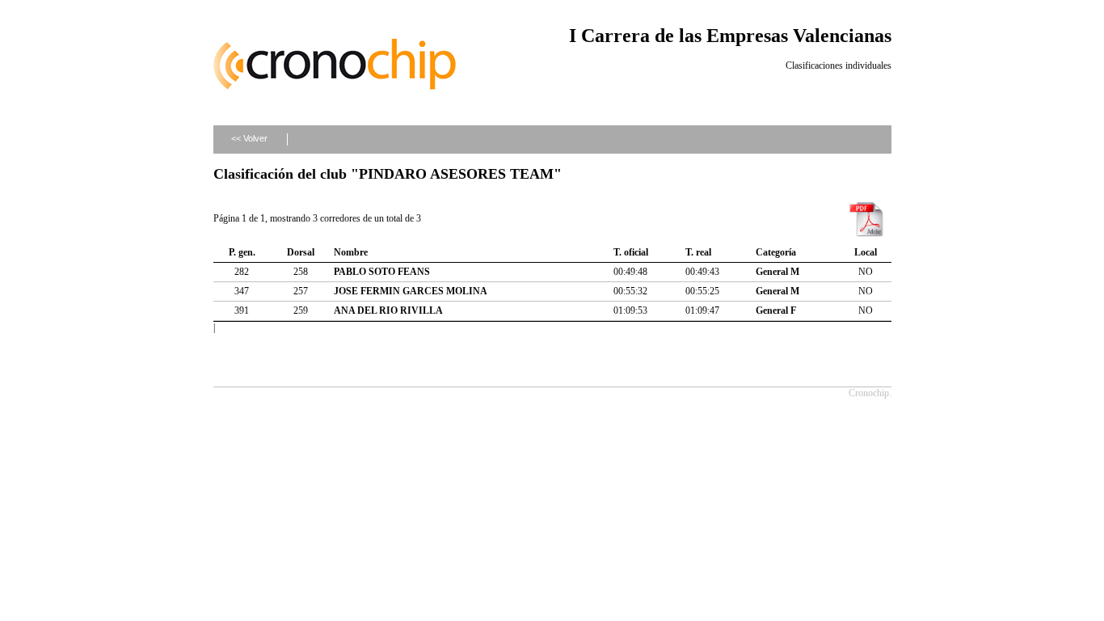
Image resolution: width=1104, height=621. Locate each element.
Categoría (776, 252)
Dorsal (300, 252)
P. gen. (242, 252)
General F (776, 310)
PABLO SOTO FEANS (382, 271)
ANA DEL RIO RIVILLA (388, 310)
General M (777, 271)
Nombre (351, 252)
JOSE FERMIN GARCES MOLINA (410, 291)
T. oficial (630, 252)
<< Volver (249, 138)
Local (865, 252)
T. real (698, 252)
